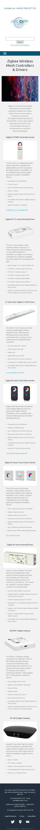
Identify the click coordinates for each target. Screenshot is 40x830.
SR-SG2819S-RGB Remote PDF (16, 453)
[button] (4, 78)
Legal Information (12, 816)
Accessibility (30, 816)
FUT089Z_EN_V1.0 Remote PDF (17, 210)
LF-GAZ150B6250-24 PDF (15, 373)
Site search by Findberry (20, 45)
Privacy (22, 816)
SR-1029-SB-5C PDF (13, 535)
